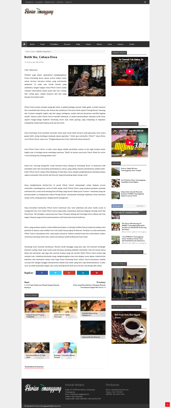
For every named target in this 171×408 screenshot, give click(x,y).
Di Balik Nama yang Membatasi (89, 314)
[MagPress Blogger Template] (41, 13)
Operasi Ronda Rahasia (91, 337)
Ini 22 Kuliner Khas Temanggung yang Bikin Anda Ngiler (133, 181)
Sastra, (41, 62)
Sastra (33, 51)
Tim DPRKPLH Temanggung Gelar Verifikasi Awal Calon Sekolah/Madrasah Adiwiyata (133, 239)
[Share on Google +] (69, 273)
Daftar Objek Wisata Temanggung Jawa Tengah (131, 169)
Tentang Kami (29, 2)
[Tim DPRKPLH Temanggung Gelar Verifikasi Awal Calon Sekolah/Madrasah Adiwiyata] (115, 243)
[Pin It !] (97, 273)
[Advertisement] (104, 22)
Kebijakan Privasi (50, 2)
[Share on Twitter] (55, 273)
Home (28, 51)
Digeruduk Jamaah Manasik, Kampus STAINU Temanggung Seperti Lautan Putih (132, 194)
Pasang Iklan (39, 2)
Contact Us (68, 2)
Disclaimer (60, 2)
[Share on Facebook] (42, 273)
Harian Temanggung (42, 406)
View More (140, 206)
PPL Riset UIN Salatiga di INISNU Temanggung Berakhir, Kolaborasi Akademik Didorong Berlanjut (134, 226)
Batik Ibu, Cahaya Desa (40, 57)
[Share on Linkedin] (83, 273)
